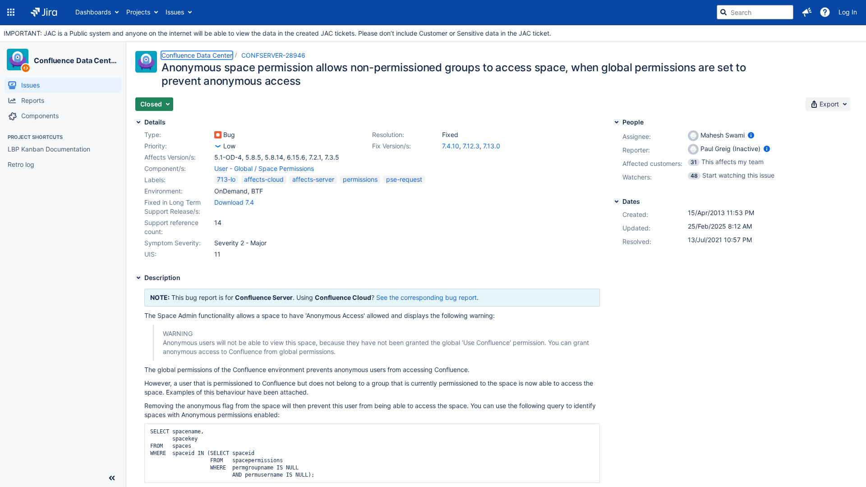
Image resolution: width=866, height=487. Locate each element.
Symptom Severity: (172, 243)
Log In (847, 12)
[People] (616, 122)
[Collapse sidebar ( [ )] (111, 478)
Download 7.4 (234, 202)
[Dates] (616, 201)
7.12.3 (471, 146)
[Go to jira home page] (44, 12)
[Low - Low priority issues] (217, 146)
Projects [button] (138, 12)
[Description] (138, 278)
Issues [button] (175, 12)
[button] (11, 12)
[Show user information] (751, 135)
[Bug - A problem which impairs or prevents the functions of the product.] (217, 134)
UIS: (150, 254)
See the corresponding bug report (426, 297)
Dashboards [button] (93, 12)
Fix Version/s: (391, 146)
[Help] (825, 12)
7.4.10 (450, 146)
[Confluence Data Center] (17, 59)
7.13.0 (491, 146)
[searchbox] (755, 12)
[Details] (138, 122)
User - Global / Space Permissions (264, 168)
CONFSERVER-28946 (273, 55)
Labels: (155, 180)
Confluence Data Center (76, 60)
